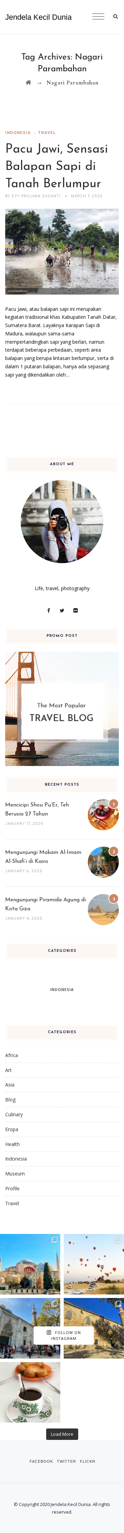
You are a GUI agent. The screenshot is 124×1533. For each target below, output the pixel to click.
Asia (9, 1084)
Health (12, 1144)
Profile (12, 1188)
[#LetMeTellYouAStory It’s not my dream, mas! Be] (94, 1264)
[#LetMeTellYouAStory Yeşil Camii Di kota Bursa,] (30, 1328)
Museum (15, 1173)
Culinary (14, 1114)
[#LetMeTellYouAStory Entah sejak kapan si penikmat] (30, 1392)
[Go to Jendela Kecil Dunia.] (28, 82)
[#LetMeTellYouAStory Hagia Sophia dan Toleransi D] (30, 1264)
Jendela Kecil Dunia (38, 17)
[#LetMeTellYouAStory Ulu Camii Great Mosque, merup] (94, 1328)
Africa (11, 1055)
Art (8, 1070)
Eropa (11, 1129)
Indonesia (18, 133)
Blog (10, 1099)
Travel (47, 133)
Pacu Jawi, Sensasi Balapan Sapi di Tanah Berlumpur (56, 166)
